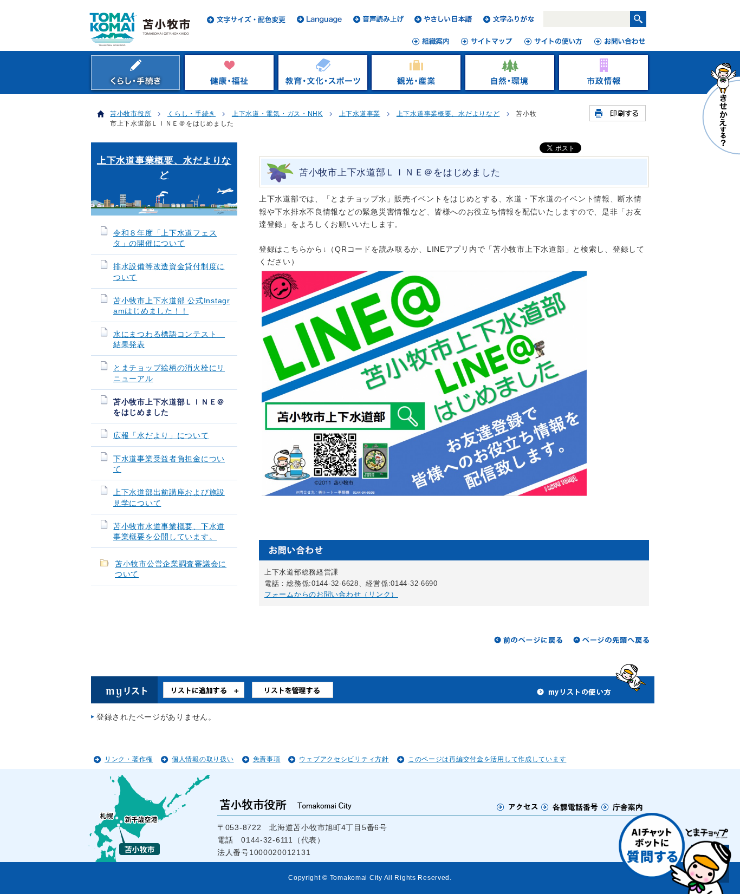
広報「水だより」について (161, 436)
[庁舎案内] (622, 806)
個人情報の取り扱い (202, 759)
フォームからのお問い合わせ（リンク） (331, 594)
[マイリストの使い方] (574, 694)
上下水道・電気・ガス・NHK (277, 113)
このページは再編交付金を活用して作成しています (487, 759)
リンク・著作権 (129, 759)
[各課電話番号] (570, 806)
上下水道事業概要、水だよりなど (448, 113)
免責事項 (267, 759)
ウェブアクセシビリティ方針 (343, 759)
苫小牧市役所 (130, 113)
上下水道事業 (359, 113)
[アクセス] (517, 806)
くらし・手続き (191, 113)
